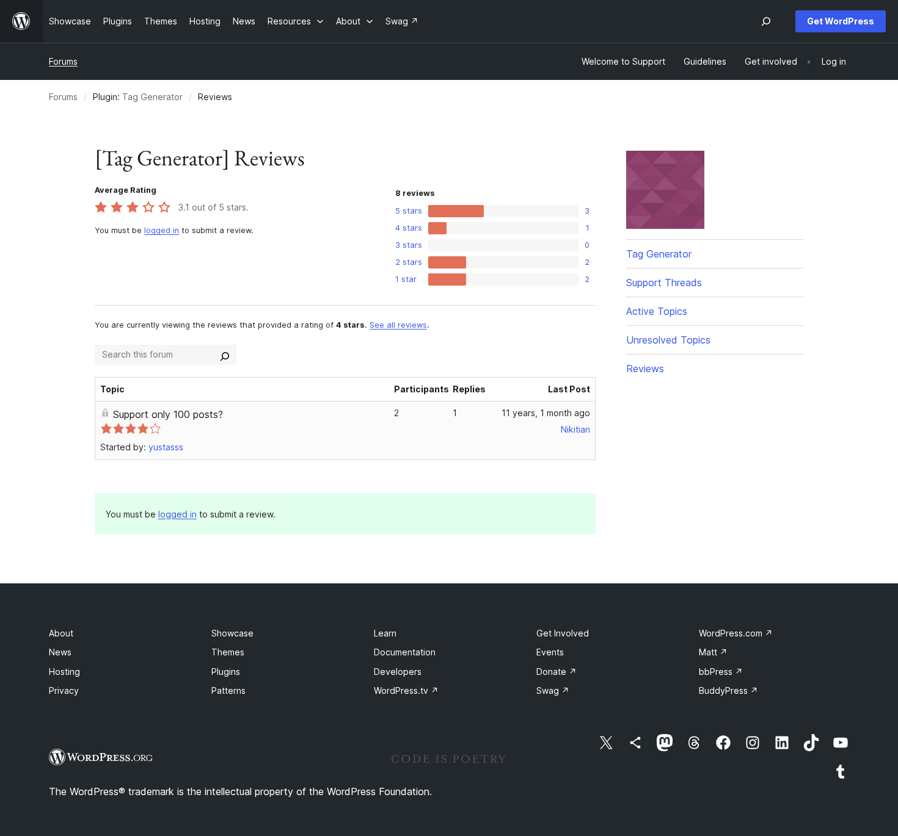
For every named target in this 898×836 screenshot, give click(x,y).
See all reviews (398, 325)
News (60, 652)
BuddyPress (728, 690)
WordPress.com (736, 633)
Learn (385, 633)
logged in (161, 230)
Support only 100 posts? (168, 414)
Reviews (645, 368)
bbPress (721, 671)
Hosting (64, 671)
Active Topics (656, 311)
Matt (713, 652)
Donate (556, 671)
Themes (227, 652)
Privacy (64, 690)
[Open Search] (766, 21)
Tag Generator (152, 97)
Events (550, 652)
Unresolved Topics (668, 340)
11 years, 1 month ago (546, 413)
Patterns (228, 690)
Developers (398, 671)
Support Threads (664, 282)
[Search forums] (224, 354)
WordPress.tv (406, 690)
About (61, 633)
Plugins (225, 671)
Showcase (232, 633)
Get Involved (562, 633)
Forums (63, 61)
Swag (552, 690)
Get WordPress (840, 21)
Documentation (405, 652)
